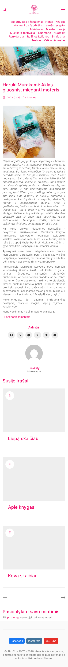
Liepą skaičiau (23, 438)
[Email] (54, 335)
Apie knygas (21, 507)
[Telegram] (28, 335)
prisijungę (13, 617)
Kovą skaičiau (22, 575)
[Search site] (4, 10)
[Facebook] (11, 335)
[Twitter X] (37, 335)
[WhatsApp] (20, 335)
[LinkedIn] (46, 335)
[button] (63, 9)
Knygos (31, 97)
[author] (34, 353)
